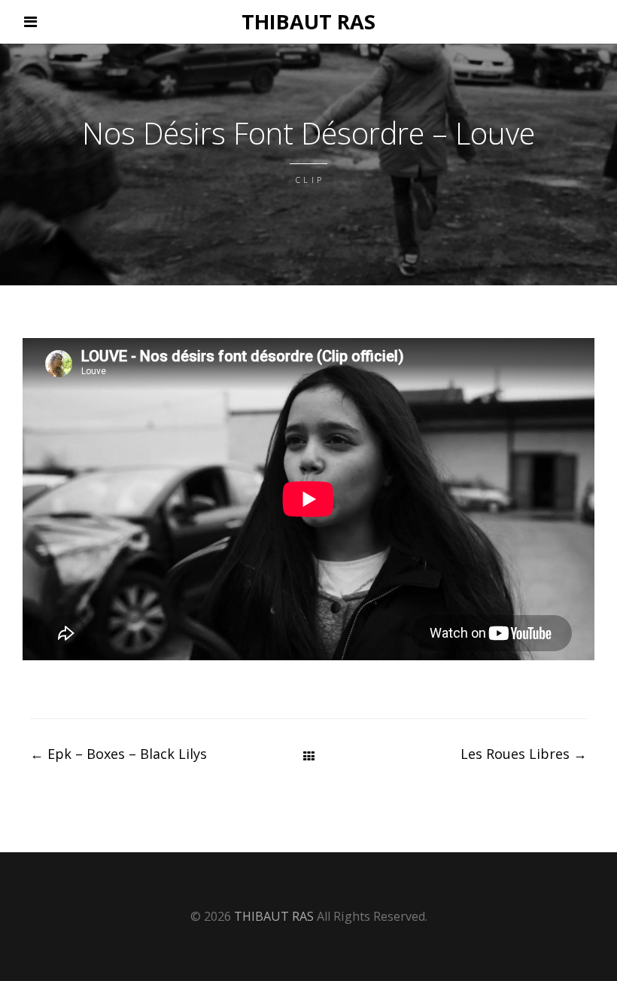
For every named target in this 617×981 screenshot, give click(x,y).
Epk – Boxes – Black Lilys (118, 754)
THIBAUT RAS (308, 21)
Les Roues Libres (523, 754)
